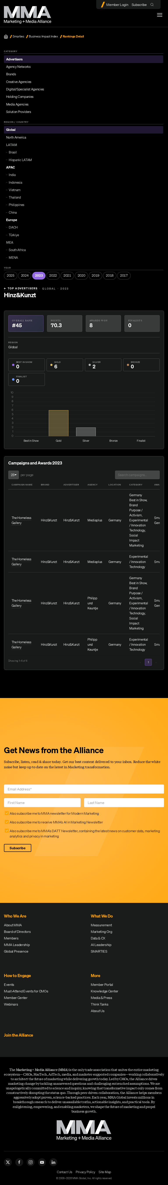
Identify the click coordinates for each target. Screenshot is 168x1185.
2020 (81, 275)
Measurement (101, 925)
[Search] (153, 4)
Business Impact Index (43, 36)
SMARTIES (99, 951)
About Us (97, 1011)
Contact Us (64, 1171)
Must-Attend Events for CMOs (26, 991)
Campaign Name (22, 484)
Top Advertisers (21, 288)
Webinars (11, 1004)
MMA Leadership (17, 945)
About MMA (13, 925)
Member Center (16, 997)
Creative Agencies (19, 81)
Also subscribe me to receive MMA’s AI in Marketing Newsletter (56, 822)
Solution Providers (18, 111)
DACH (13, 227)
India (12, 174)
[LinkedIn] (53, 1162)
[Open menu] (159, 15)
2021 (67, 275)
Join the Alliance (18, 1035)
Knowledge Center (104, 991)
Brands (11, 74)
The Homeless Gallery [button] (21, 520)
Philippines (16, 204)
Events (9, 984)
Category (136, 484)
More (95, 975)
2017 (124, 275)
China (13, 212)
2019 (95, 275)
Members (11, 938)
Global (11, 129)
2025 (10, 275)
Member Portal (102, 984)
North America (16, 137)
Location (114, 484)
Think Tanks (99, 1004)
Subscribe (139, 4)
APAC (10, 167)
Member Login (117, 4)
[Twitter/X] (8, 1162)
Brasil (13, 152)
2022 (53, 275)
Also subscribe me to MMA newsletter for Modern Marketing (54, 813)
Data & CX (98, 938)
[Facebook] (19, 1162)
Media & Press (101, 997)
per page (27, 475)
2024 (25, 275)
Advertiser (71, 484)
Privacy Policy (85, 1171)
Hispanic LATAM (20, 159)
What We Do (102, 916)
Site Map (105, 1171)
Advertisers (14, 59)
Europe (11, 219)
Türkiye (14, 234)
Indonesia (15, 182)
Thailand (15, 197)
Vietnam (15, 189)
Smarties (18, 36)
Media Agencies (17, 104)
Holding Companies (20, 96)
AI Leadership (101, 945)
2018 (110, 275)
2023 (39, 275)
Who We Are (15, 916)
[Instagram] (31, 1162)
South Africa (17, 249)
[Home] (6, 37)
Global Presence (16, 951)
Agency (93, 484)
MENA (13, 257)
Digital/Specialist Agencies (25, 89)
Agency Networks (18, 66)
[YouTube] (42, 1162)
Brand (45, 484)
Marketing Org (101, 931)
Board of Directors (17, 931)
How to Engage (17, 975)
